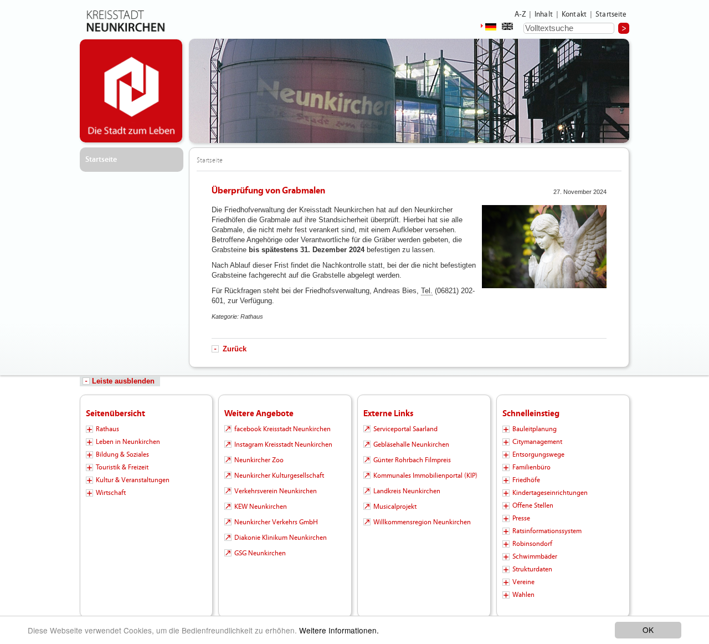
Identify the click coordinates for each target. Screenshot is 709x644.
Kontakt (574, 14)
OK (648, 629)
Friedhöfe (526, 480)
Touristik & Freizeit (122, 467)
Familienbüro (531, 467)
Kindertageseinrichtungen (550, 493)
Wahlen (523, 595)
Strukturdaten (532, 569)
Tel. (427, 291)
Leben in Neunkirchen (128, 442)
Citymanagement (537, 442)
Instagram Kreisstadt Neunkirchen (283, 444)
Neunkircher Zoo (259, 460)
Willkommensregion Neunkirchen (422, 522)
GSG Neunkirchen (260, 553)
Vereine (523, 582)
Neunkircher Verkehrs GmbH (276, 522)
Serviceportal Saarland (405, 429)
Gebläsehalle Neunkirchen (411, 444)
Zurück (234, 349)
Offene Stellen (532, 505)
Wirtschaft (111, 493)
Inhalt (544, 14)
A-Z (520, 14)
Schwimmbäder (534, 556)
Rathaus (107, 429)
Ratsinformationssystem (547, 531)
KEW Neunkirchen (260, 506)
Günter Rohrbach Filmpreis (412, 460)
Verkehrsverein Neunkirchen (275, 491)
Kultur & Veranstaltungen (132, 480)
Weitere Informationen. (339, 630)
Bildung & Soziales (122, 454)
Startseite (611, 14)
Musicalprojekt (395, 506)
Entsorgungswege (538, 454)
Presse (521, 518)
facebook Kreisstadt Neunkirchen (282, 429)
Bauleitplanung (534, 429)
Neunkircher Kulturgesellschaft (279, 475)
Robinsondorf (532, 544)
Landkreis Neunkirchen (406, 491)
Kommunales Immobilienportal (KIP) (425, 475)
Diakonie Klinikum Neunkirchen (280, 537)
